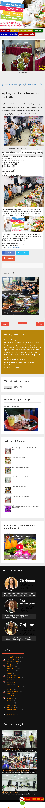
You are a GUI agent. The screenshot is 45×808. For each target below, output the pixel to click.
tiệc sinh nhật (10, 698)
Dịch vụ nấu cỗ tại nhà (13, 657)
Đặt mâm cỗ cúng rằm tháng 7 (21, 467)
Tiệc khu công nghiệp (13, 691)
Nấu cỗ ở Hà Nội (11, 668)
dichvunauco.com (14, 247)
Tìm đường (6, 807)
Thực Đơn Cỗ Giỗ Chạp (19, 486)
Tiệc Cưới (9, 680)
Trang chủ (22, 323)
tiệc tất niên (10, 703)
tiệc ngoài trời (10, 696)
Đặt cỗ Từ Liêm (11, 707)
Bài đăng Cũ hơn (39, 323)
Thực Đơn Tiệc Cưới (18, 457)
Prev (20, 75)
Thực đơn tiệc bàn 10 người (20, 496)
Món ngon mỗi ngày (26, 34)
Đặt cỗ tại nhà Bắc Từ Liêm (30, 84)
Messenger (32, 807)
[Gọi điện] (23, 803)
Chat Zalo (14, 807)
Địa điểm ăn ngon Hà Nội (11, 406)
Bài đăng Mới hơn (5, 323)
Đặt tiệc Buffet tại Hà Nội (14, 709)
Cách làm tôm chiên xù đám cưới (22, 477)
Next (24, 75)
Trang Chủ (5, 30)
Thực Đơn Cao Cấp (12, 675)
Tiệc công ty (10, 689)
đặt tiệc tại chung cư (12, 712)
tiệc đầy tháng (11, 705)
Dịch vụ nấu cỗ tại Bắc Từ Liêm (14, 84)
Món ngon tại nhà (12, 664)
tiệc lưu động (10, 693)
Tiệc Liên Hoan (11, 682)
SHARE (10, 253)
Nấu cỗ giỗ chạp (11, 666)
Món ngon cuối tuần (12, 659)
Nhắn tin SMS (40, 807)
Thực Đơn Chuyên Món (13, 677)
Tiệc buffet (10, 684)
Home (3, 84)
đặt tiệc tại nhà (11, 714)
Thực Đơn (9, 673)
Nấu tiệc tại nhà (11, 671)
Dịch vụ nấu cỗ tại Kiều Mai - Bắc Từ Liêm (22, 95)
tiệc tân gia (10, 700)
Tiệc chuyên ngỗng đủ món (14, 687)
